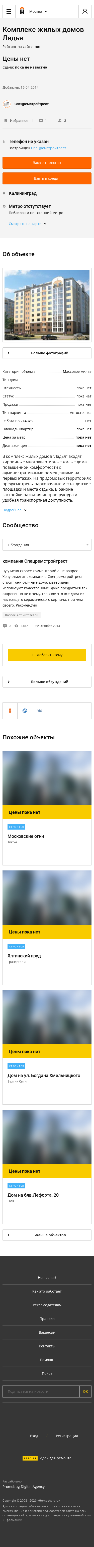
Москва (35, 11)
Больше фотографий (49, 353)
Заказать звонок (47, 162)
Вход (34, 1435)
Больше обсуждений (49, 681)
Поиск (47, 1373)
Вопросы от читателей (21, 615)
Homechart (47, 1277)
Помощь (47, 1359)
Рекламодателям (47, 1305)
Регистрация (67, 1435)
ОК (85, 1391)
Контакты (47, 1346)
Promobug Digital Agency (24, 1486)
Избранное (19, 121)
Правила (47, 1318)
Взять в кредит (47, 178)
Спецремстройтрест (32, 104)
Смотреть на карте (25, 223)
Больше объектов (50, 1235)
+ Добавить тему (47, 654)
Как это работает (47, 1291)
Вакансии (47, 1332)
